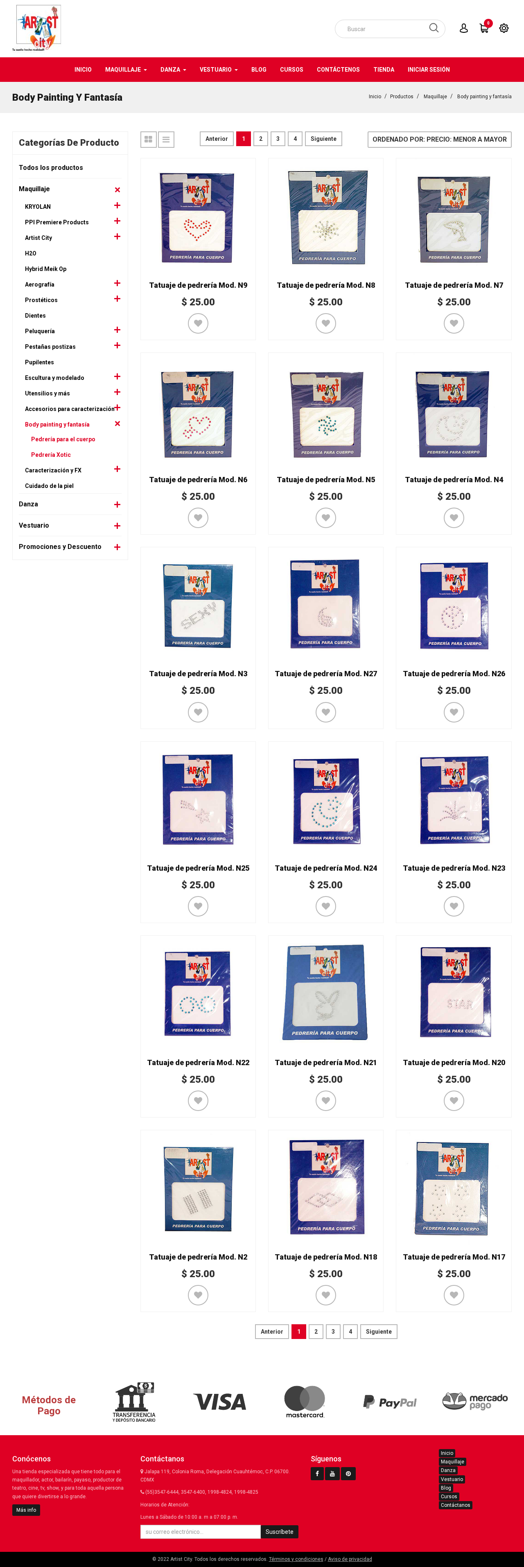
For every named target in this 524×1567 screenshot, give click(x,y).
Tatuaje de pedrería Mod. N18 (326, 1257)
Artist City (38, 238)
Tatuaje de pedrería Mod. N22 (198, 1062)
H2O (30, 253)
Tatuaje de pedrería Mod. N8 (326, 285)
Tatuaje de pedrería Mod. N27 (326, 673)
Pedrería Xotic (51, 455)
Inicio (375, 96)
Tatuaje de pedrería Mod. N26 (454, 673)
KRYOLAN (38, 206)
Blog (446, 1488)
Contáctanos (455, 1505)
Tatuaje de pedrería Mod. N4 (454, 479)
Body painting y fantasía (484, 96)
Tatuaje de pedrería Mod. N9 (198, 285)
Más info (26, 1510)
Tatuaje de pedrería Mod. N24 (326, 868)
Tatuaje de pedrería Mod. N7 (454, 285)
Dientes (35, 315)
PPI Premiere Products (57, 222)
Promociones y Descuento (60, 547)
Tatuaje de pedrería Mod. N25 (198, 868)
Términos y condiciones (296, 1559)
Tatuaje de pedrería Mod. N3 (198, 673)
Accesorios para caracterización (70, 409)
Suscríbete (280, 1532)
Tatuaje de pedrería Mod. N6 (198, 479)
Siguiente (324, 138)
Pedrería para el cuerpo (63, 439)
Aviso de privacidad (350, 1559)
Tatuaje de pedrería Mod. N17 (454, 1257)
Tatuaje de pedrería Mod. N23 (454, 868)
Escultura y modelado (54, 378)
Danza (28, 504)
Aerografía (39, 284)
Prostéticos (41, 300)
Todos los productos (51, 168)
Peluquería (40, 331)
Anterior (217, 138)
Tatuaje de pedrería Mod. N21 (326, 1062)
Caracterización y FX (53, 470)
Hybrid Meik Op (45, 269)
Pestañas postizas (50, 346)
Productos (401, 96)
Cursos (449, 1496)
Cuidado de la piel (49, 486)
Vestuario (34, 525)
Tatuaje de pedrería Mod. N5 (326, 479)
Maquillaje (435, 96)
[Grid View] (148, 139)
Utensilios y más (47, 393)
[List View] (166, 139)
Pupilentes (39, 362)
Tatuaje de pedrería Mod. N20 (454, 1062)
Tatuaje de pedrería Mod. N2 (198, 1257)
